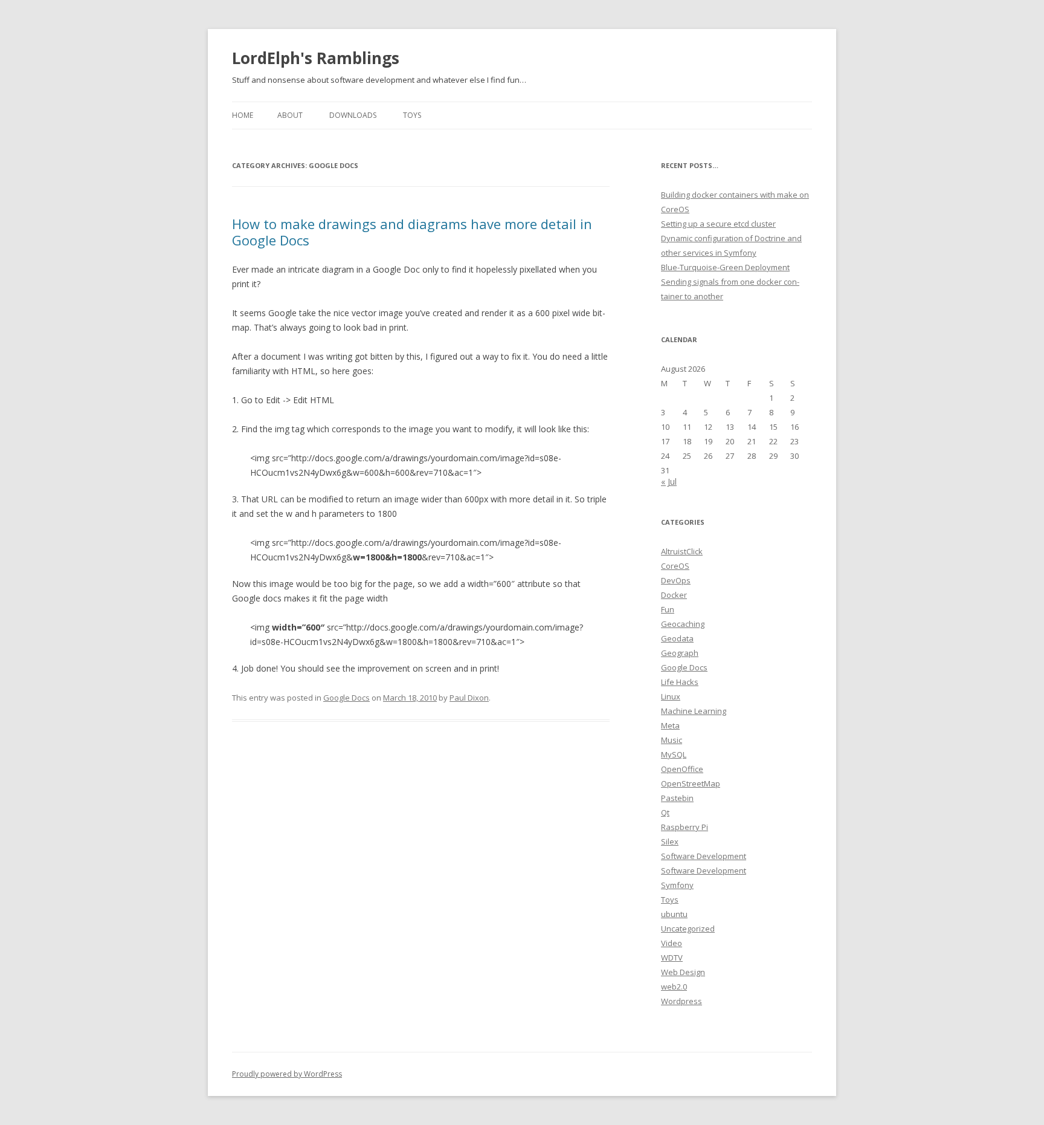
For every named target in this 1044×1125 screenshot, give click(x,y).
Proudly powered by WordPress (287, 1074)
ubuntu (674, 914)
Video (671, 943)
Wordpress (681, 1001)
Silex (669, 841)
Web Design (683, 972)
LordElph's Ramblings (315, 58)
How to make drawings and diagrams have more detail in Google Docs (412, 231)
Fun (667, 609)
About (290, 115)
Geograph (679, 652)
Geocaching (682, 623)
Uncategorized (688, 928)
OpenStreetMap (690, 783)
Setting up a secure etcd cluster (718, 223)
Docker (674, 594)
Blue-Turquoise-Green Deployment (725, 267)
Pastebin (677, 798)
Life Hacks (679, 681)
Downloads (352, 115)
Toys (412, 115)
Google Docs (346, 697)
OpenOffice (682, 769)
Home (242, 115)
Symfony (677, 885)
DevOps (676, 580)
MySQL (673, 754)
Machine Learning (693, 710)
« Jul (669, 481)
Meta (670, 725)
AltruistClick (682, 551)
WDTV (672, 957)
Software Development (703, 856)
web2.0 (674, 986)
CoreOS (675, 565)
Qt (665, 812)
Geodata (677, 638)
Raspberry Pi (684, 827)
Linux (670, 696)
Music (671, 739)
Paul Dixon (469, 697)
